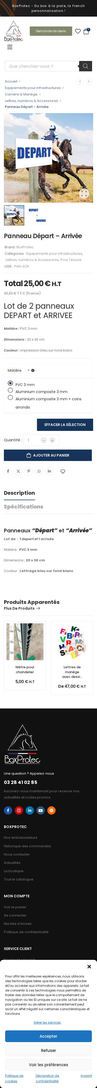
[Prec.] (80, 81)
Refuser (48, 1050)
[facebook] (8, 810)
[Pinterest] (29, 471)
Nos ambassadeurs (20, 837)
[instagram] (19, 810)
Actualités (12, 862)
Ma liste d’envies (18, 923)
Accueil (11, 81)
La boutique (14, 871)
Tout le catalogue (18, 879)
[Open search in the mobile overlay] (48, 66)
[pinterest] (51, 810)
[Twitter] (18, 471)
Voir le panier (15, 907)
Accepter (48, 1036)
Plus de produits (19, 608)
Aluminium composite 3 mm (42, 391)
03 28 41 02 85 (20, 782)
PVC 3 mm (25, 384)
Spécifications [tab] (23, 506)
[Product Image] (48, 158)
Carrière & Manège (21, 94)
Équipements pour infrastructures (33, 87)
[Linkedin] (49, 471)
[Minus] (44, 440)
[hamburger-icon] (10, 47)
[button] (89, 966)
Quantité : (13, 440)
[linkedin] (30, 810)
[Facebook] (8, 471)
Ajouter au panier (51, 455)
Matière (14, 370)
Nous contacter (17, 854)
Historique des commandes (27, 846)
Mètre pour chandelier (25, 669)
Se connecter (15, 915)
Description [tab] (19, 493)
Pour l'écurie (71, 259)
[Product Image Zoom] (84, 193)
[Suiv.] (88, 81)
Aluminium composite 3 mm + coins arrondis (48, 398)
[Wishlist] (78, 31)
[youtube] (40, 810)
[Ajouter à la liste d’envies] (62, 471)
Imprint (86, 1075)
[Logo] (13, 31)
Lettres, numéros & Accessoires (31, 100)
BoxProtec (25, 247)
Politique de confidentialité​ (26, 931)
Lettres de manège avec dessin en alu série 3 (72, 676)
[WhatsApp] (39, 471)
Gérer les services (47, 1022)
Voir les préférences (48, 1065)
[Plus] (52, 440)
